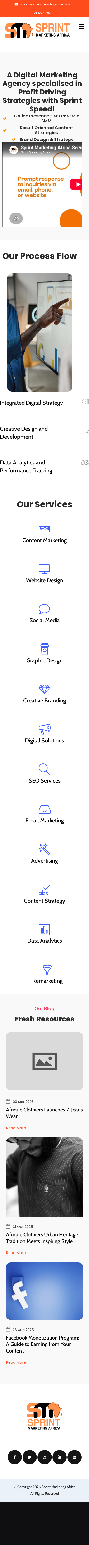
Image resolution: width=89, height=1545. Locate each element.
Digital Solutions (44, 740)
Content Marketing (44, 540)
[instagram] (44, 1457)
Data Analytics (44, 940)
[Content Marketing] (45, 529)
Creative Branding (44, 700)
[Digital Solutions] (45, 729)
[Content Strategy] (45, 889)
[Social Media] (45, 609)
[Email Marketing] (45, 809)
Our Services (44, 504)
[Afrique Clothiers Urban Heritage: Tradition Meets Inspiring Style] (44, 1185)
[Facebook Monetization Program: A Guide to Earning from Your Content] (44, 1291)
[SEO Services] (45, 769)
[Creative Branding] (45, 689)
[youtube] (59, 1457)
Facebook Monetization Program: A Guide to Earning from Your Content (42, 1344)
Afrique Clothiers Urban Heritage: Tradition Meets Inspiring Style (42, 1237)
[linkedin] (74, 1457)
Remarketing (47, 980)
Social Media (44, 620)
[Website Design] (45, 569)
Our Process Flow (39, 256)
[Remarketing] (47, 969)
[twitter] (30, 1457)
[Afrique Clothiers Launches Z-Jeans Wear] (44, 1089)
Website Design (44, 580)
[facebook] (15, 1457)
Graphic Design (44, 660)
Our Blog (44, 1008)
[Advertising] (45, 849)
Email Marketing (44, 820)
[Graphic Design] (45, 649)
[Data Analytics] (45, 929)
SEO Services (45, 780)
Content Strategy (44, 900)
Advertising (44, 860)
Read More (16, 1127)
